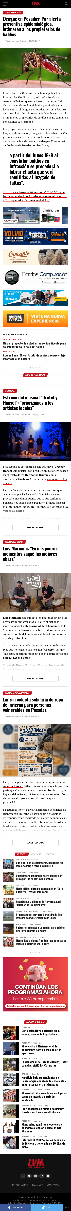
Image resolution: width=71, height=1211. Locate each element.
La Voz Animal (53, 1184)
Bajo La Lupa (37, 1184)
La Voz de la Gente (20, 1184)
